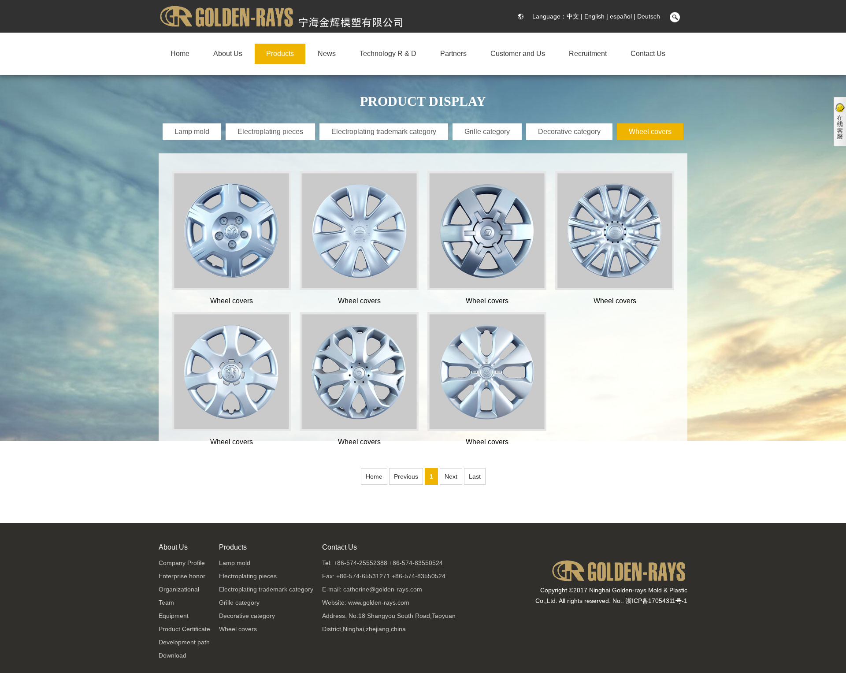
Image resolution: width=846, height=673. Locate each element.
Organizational (179, 589)
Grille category (487, 131)
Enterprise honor (182, 576)
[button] (673, 17)
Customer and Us (517, 53)
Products (280, 53)
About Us (227, 53)
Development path (184, 642)
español (621, 16)
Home (180, 53)
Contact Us (648, 53)
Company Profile (182, 562)
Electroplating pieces (270, 131)
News (327, 53)
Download (172, 655)
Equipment (174, 615)
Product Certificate (184, 628)
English (594, 16)
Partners (453, 53)
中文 (573, 16)
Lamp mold (191, 131)
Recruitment (588, 53)
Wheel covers (650, 131)
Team (166, 602)
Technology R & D (388, 53)
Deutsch (648, 16)
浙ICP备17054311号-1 (656, 600)
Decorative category (569, 131)
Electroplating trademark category (383, 131)
